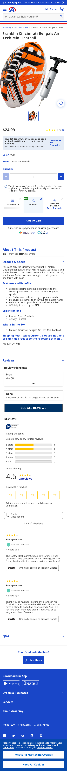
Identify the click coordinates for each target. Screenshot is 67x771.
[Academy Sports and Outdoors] (12, 9)
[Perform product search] (61, 16)
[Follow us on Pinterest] (41, 736)
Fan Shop (18, 28)
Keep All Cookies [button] (33, 764)
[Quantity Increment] (61, 176)
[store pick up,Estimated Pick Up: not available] (12, 205)
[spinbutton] (33, 176)
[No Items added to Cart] (61, 9)
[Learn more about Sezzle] (27, 233)
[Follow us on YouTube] (23, 736)
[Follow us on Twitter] (14, 736)
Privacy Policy (35, 745)
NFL (26, 28)
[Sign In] (46, 9)
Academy (7, 28)
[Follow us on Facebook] (5, 736)
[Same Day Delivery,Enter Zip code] (54, 205)
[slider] (33, 74)
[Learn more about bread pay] (42, 233)
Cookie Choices (45, 748)
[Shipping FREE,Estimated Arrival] (33, 205)
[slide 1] (33, 116)
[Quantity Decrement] (6, 176)
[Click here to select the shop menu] (5, 9)
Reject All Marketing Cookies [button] (33, 754)
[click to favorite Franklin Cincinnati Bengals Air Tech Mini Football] (60, 103)
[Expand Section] (33, 383)
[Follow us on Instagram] (32, 736)
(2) (63, 130)
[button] (56, 142)
